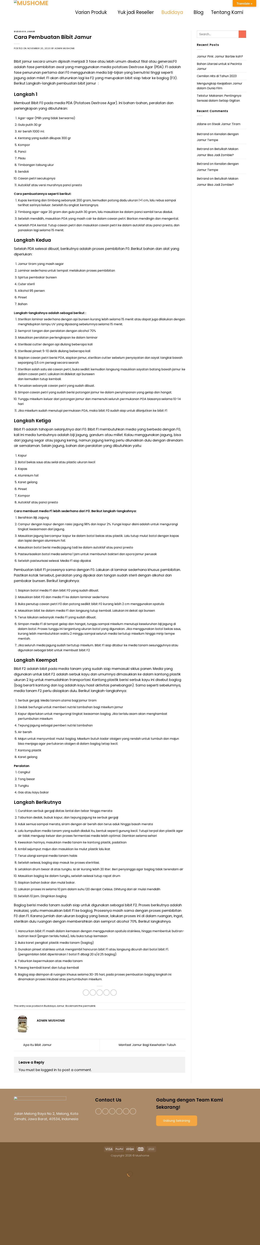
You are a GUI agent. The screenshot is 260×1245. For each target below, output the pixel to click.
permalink (89, 1005)
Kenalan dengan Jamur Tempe (218, 137)
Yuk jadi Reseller (136, 12)
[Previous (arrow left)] (3, 1180)
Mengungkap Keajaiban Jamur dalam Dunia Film (219, 86)
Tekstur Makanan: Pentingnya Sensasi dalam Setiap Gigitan (219, 98)
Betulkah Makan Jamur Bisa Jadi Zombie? (217, 152)
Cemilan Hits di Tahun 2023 (217, 76)
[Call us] (126, 1111)
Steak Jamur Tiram (226, 124)
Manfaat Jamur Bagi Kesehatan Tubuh (148, 1045)
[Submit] (242, 34)
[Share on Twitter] (93, 992)
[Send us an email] (119, 1111)
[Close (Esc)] (3, 1164)
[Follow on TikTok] (112, 1111)
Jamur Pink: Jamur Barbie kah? (220, 56)
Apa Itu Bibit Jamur (37, 1045)
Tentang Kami (227, 12)
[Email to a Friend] (100, 992)
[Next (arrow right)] (15, 1180)
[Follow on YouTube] (133, 1111)
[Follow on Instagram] (105, 1111)
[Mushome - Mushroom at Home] (42, 12)
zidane (202, 124)
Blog (198, 12)
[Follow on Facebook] (98, 1111)
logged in (49, 1069)
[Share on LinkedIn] (113, 992)
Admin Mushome (65, 48)
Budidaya (172, 12)
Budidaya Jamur (24, 31)
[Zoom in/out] (15, 1164)
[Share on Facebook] (86, 992)
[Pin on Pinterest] (106, 992)
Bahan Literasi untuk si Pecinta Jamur (219, 66)
